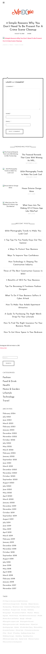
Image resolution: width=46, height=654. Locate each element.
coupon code (16, 609)
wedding (19, 636)
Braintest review (18, 607)
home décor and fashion (11, 618)
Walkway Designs (9, 636)
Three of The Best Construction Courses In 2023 (23, 272)
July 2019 (7, 522)
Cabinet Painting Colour (32, 607)
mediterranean (25, 624)
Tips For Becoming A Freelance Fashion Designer (23, 287)
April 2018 (7, 572)
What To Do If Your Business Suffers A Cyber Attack (23, 297)
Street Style (20, 630)
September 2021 (10, 460)
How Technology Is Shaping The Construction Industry (23, 263)
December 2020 (10, 470)
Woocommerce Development (13, 642)
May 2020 (7, 493)
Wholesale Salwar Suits (11, 639)
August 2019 (8, 519)
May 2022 (7, 446)
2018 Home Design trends (12, 604)
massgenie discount (27, 621)
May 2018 (7, 569)
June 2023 (7, 420)
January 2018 (8, 582)
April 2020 (7, 496)
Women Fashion (34, 639)
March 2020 (8, 499)
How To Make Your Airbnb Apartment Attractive (23, 306)
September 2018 (10, 555)
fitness (37, 612)
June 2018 (7, 565)
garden (6, 615)
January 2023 (8, 430)
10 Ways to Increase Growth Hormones (16, 601)
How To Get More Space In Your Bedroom (23, 332)
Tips (5, 633)
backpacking (7, 607)
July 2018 (7, 562)
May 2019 (7, 529)
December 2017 (9, 585)
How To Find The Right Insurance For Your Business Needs (23, 324)
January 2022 (9, 456)
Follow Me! (3, 348)
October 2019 (9, 513)
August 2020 (8, 483)
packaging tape (8, 627)
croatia (24, 609)
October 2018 (9, 552)
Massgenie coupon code (11, 621)
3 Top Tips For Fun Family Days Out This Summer (23, 241)
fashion (30, 612)
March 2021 (8, 466)
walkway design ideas (28, 633)
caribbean (7, 609)
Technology (8, 397)
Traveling (17, 633)
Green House (14, 615)
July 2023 (7, 417)
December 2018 (9, 546)
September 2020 (10, 479)
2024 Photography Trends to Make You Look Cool (23, 232)
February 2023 (9, 427)
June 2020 (7, 489)
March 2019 (8, 536)
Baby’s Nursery (34, 604)
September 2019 (10, 516)
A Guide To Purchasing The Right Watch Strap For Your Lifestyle (23, 315)
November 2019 (9, 509)
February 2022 (9, 453)
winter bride (23, 639)
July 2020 (7, 486)
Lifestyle (7, 393)
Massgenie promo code (11, 624)
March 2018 (8, 575)
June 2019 (7, 526)
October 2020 (9, 476)
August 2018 (8, 559)
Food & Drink (9, 381)
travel (10, 633)
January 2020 (9, 503)
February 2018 (9, 579)
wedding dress (28, 636)
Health (6, 385)
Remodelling (38, 627)
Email (8, 121)
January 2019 (8, 542)
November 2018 (9, 549)
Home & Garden (11, 389)
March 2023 (8, 423)
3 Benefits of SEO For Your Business (23, 280)
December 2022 (10, 433)
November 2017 (9, 588)
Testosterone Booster (32, 630)
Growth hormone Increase (28, 615)
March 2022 (8, 450)
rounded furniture (9, 630)
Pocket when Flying (27, 627)
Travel (6, 401)
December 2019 (9, 506)
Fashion (7, 377)
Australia (24, 604)
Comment (10, 86)
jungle (22, 618)
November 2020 (10, 473)
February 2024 (9, 413)
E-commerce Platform (19, 612)
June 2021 (7, 463)
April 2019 (7, 532)
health (40, 615)
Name (8, 113)
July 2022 (7, 443)
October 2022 (9, 440)
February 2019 (9, 539)
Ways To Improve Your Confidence (23, 256)
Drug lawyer (7, 612)
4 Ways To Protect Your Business (23, 249)
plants (17, 627)
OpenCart (35, 624)
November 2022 (10, 437)
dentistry (31, 609)
